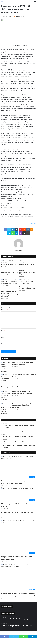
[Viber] (20, 233)
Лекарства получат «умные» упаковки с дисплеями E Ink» (27, 287)
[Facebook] (5, 229)
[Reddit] (24, 229)
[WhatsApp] (13, 233)
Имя (3, 330)
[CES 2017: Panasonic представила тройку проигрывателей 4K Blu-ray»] (9, 263)
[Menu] (35, 1)
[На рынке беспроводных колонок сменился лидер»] (6, 379)
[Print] (28, 233)
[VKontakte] (28, 229)
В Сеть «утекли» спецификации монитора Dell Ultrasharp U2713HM (18, 482)
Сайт (2, 344)
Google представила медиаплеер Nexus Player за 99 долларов (27, 272)
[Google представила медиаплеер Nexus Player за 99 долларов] (27, 264)
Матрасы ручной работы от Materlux (11, 387)
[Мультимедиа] (2, 1)
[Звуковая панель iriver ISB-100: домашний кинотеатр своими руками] (6, 396)
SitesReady (18, 250)
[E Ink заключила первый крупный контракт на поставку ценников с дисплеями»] (6, 409)
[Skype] (9, 233)
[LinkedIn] (13, 229)
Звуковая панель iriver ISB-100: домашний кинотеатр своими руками (22, 392)
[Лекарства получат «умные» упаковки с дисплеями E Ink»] (27, 282)
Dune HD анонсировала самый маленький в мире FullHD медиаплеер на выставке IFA (18, 594)
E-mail (3, 337)
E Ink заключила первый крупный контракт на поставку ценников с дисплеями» (21, 405)
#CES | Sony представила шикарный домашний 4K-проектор (22, 363)
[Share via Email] (24, 233)
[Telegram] (16, 233)
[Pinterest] (20, 229)
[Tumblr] (16, 229)
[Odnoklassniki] (31, 229)
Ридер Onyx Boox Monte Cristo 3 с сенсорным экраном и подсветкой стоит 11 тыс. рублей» (9, 294)
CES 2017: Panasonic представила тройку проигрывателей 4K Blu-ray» (9, 270)
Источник (33, 223)
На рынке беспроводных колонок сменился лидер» (24, 375)
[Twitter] (9, 229)
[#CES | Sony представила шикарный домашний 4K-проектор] (6, 367)
